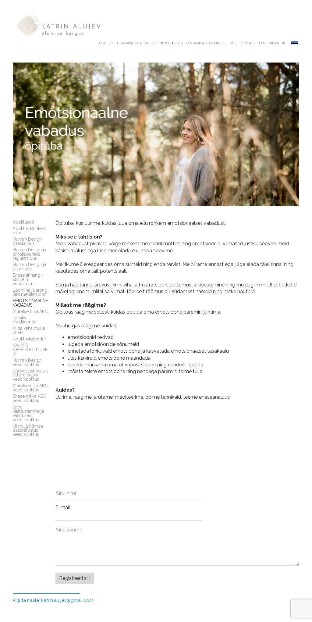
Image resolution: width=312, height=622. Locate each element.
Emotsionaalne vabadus (30, 302)
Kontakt (247, 43)
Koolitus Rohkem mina (30, 230)
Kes (233, 43)
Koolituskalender (29, 338)
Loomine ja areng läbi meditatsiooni (30, 292)
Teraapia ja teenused (137, 43)
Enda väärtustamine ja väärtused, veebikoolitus (28, 413)
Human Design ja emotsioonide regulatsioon (29, 254)
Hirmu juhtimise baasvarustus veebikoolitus (28, 430)
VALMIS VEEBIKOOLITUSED (30, 349)
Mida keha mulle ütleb (29, 330)
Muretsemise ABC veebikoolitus (30, 387)
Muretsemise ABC (30, 311)
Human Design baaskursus (27, 241)
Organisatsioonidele (206, 43)
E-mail (62, 507)
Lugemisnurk (272, 43)
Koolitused (172, 43)
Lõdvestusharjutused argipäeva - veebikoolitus (30, 375)
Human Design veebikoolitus (27, 362)
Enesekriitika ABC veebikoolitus (29, 398)
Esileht (106, 43)
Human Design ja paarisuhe (29, 266)
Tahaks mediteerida (24, 320)
